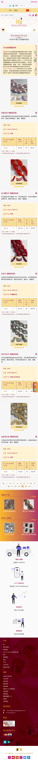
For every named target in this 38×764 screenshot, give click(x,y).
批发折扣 (5, 681)
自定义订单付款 (7, 676)
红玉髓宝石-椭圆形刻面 (9, 193)
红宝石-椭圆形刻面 (8, 274)
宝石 (4, 662)
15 (26, 486)
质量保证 (5, 694)
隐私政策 (5, 686)
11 (12, 486)
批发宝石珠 (6, 667)
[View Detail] (36, 113)
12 (15, 486)
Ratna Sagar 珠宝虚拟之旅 (10, 652)
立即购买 (5, 701)
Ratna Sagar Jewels (10, 69)
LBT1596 (19, 344)
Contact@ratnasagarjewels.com (16, 710)
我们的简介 (6, 647)
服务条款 (5, 683)
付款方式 (5, 678)
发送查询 (5, 657)
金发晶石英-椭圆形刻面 (9, 437)
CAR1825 (19, 183)
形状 (4, 659)
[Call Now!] (35, 384)
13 (19, 486)
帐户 (4, 654)
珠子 (5, 664)
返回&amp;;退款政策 (9, 689)
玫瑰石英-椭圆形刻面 (9, 113)
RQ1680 (19, 103)
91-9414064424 (10, 712)
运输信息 (5, 691)
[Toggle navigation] (34, 30)
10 (9, 486)
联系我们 (5, 649)
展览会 (5, 699)
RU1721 (19, 264)
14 (22, 486)
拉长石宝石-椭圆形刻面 (9, 354)
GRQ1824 (19, 427)
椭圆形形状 (6, 52)
